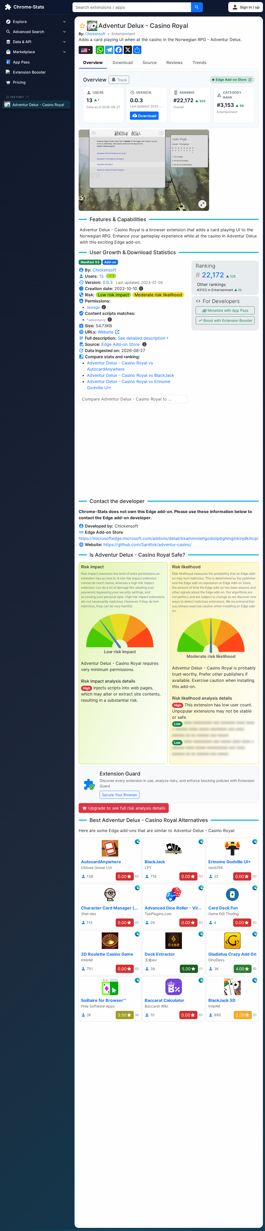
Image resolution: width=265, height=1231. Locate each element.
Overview (93, 62)
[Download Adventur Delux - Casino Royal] (147, 105)
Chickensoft (95, 33)
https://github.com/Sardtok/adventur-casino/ (148, 544)
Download (123, 62)
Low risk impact (113, 294)
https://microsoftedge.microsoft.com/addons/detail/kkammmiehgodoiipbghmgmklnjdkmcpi (168, 538)
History (20, 97)
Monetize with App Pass (227, 310)
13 (102, 276)
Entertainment (123, 33)
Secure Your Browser (119, 795)
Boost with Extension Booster (227, 320)
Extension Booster (29, 72)
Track (121, 80)
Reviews (174, 62)
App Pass (21, 62)
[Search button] (197, 7)
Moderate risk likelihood (158, 294)
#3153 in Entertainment (215, 290)
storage (93, 307)
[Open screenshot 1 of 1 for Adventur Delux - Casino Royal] (144, 170)
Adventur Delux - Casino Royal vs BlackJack (130, 375)
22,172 (218, 275)
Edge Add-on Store (231, 80)
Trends (200, 62)
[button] (245, 7)
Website (106, 331)
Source (150, 62)
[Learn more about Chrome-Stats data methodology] (144, 344)
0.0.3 (108, 282)
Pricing (19, 82)
